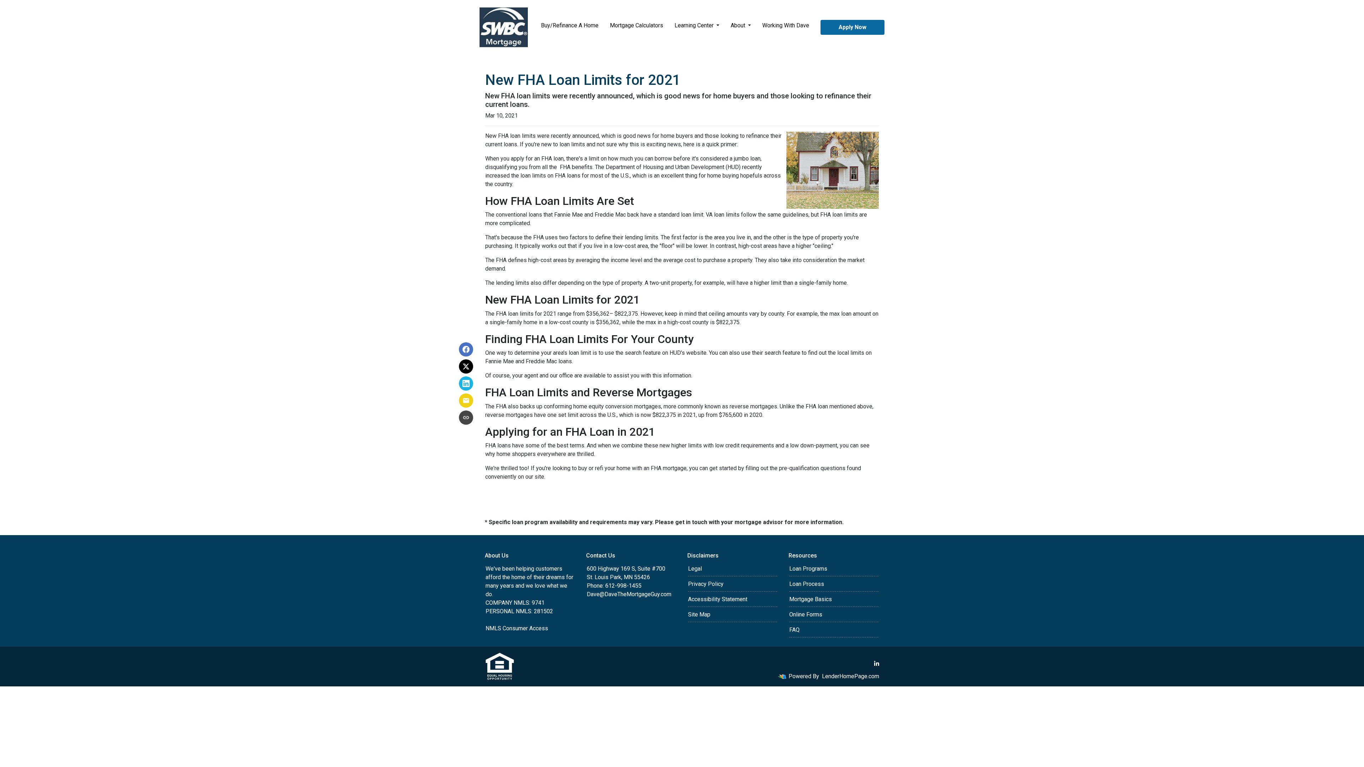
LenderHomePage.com (850, 676)
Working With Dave (785, 25)
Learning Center (695, 25)
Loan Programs (808, 568)
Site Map (699, 614)
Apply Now (852, 27)
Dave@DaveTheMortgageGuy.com (629, 594)
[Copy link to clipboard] (466, 417)
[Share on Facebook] (466, 349)
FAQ (794, 629)
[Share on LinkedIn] (466, 383)
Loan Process (806, 584)
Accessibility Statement (717, 599)
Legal (695, 568)
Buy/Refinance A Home (570, 25)
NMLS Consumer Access (517, 628)
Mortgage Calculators (636, 25)
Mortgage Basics (810, 599)
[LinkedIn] (876, 664)
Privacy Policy (706, 584)
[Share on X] (466, 366)
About (739, 25)
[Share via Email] (466, 400)
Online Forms (805, 614)
